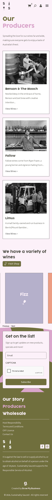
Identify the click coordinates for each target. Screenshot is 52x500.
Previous (6, 326)
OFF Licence (8, 430)
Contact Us (8, 434)
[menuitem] (26, 399)
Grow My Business (31, 488)
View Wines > (11, 109)
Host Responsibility (12, 423)
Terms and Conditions (13, 427)
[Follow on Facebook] (42, 446)
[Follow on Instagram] (47, 446)
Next (13, 326)
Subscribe (26, 382)
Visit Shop (13, 264)
